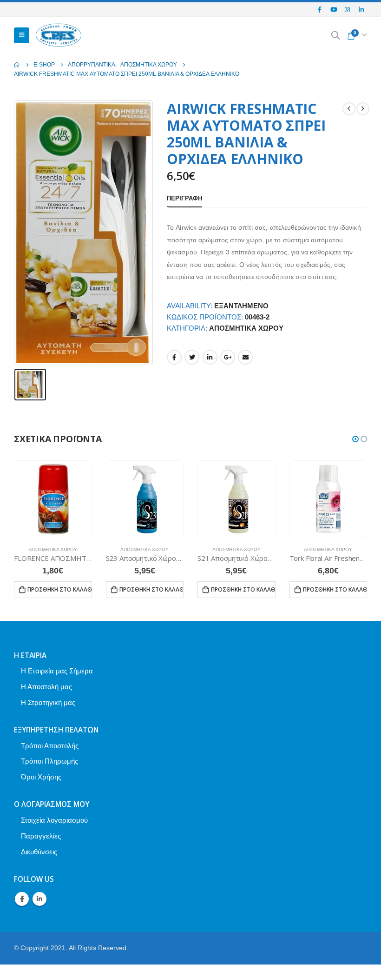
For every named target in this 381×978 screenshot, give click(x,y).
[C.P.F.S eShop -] (58, 35)
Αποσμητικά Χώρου (246, 328)
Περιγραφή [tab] (184, 198)
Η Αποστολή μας (46, 687)
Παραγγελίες (41, 836)
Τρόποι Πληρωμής (49, 761)
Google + (227, 357)
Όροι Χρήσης (41, 777)
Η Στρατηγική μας (48, 702)
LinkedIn (210, 357)
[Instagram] (348, 9)
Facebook (174, 357)
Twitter (191, 357)
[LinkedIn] (361, 9)
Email (245, 357)
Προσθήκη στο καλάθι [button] (59, 589)
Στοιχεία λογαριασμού (54, 820)
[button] (355, 439)
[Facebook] (320, 9)
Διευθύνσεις (39, 852)
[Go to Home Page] (17, 64)
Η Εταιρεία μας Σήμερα (57, 671)
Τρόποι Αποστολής (50, 746)
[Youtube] (334, 9)
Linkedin (39, 899)
